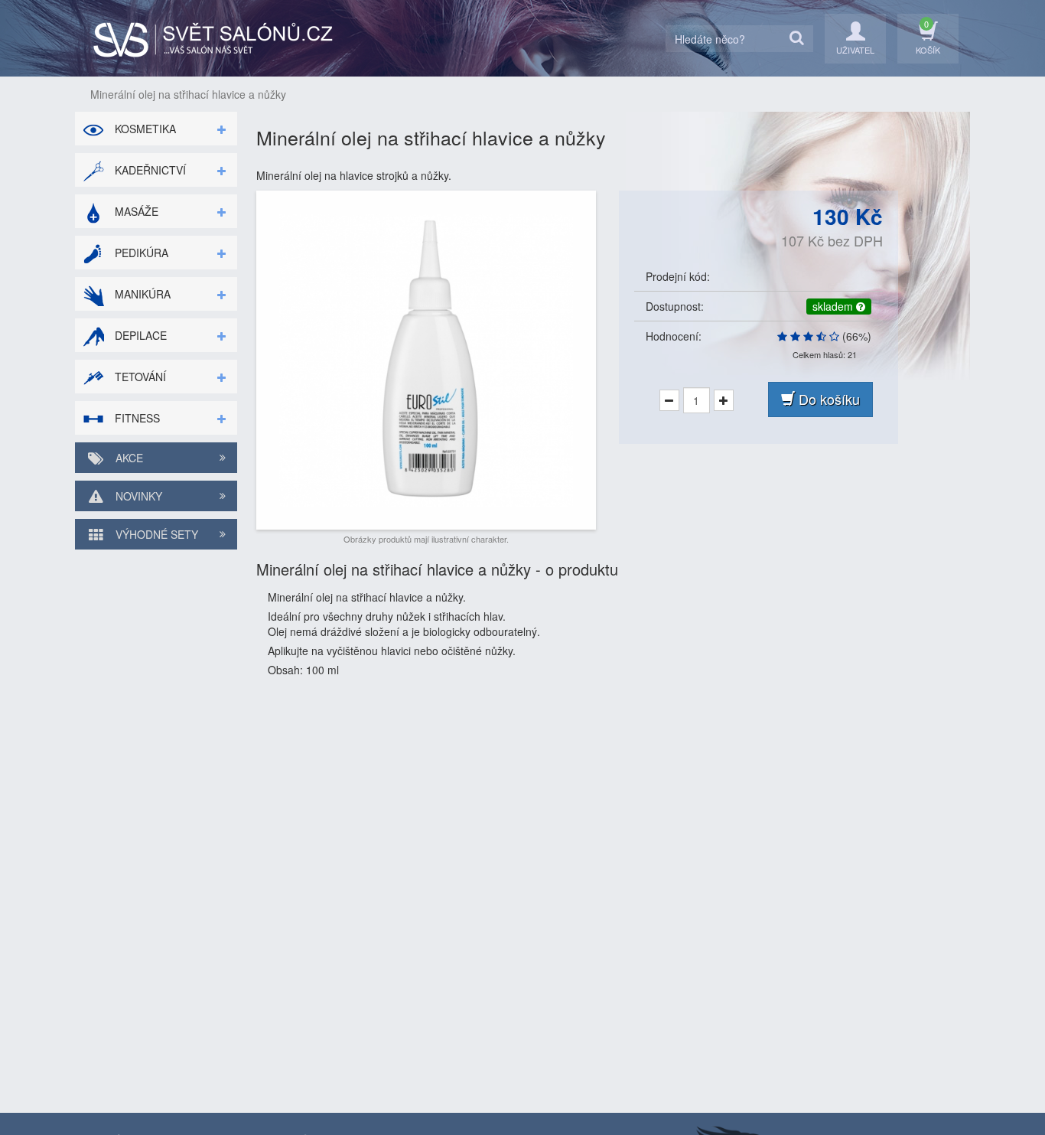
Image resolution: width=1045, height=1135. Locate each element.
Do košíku (827, 399)
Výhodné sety (155, 534)
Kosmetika (144, 128)
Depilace (139, 335)
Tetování (139, 376)
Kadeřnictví (149, 170)
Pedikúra (140, 252)
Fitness (136, 418)
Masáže (135, 211)
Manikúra (141, 294)
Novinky (137, 496)
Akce (127, 457)
